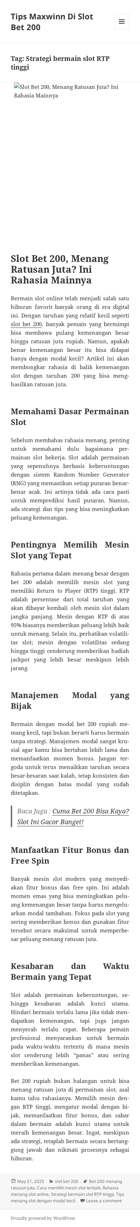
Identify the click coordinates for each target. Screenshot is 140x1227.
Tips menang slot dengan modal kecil (67, 1197)
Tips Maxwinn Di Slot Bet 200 (52, 21)
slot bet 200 (26, 324)
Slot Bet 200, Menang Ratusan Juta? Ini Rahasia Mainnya (60, 269)
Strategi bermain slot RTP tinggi (82, 1194)
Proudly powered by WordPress (43, 1218)
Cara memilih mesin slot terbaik (69, 1188)
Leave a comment (104, 1201)
